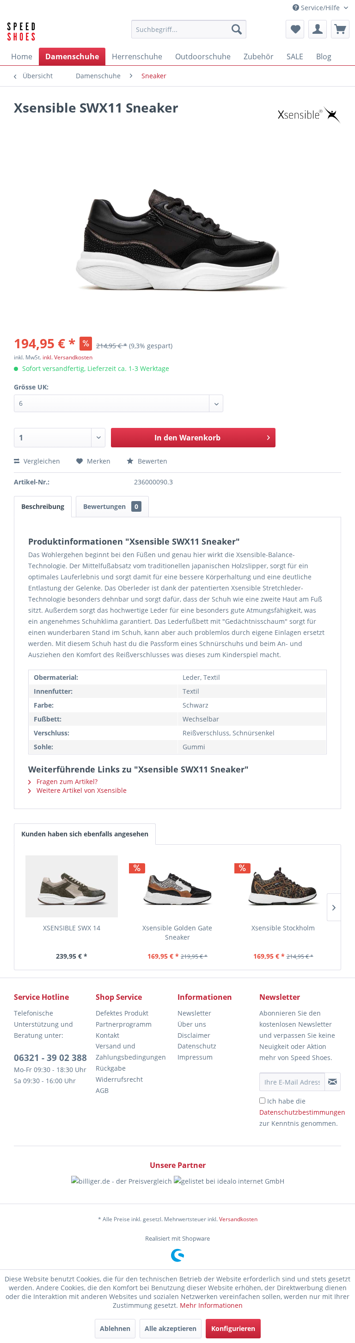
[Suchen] (236, 29)
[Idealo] (229, 1190)
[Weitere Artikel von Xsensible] (308, 116)
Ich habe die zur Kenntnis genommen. (302, 1112)
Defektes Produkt (122, 1013)
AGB (102, 1090)
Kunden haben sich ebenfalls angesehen (84, 833)
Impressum (195, 1057)
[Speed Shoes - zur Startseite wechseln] (21, 31)
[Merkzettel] (295, 29)
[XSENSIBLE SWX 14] (72, 886)
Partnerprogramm (124, 1024)
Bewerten (151, 461)
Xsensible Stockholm (283, 927)
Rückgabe (111, 1068)
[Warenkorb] (340, 29)
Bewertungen (110, 506)
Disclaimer (194, 1035)
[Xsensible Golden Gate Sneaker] (177, 886)
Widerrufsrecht (119, 1079)
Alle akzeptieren (170, 1328)
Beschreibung (42, 506)
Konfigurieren (233, 1328)
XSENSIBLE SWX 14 (71, 927)
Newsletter (194, 1013)
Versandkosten (238, 1219)
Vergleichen (41, 461)
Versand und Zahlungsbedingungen (131, 1051)
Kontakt (107, 1035)
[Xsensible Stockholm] (283, 886)
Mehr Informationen (211, 1305)
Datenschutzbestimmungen (302, 1112)
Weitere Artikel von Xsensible (81, 790)
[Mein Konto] (317, 29)
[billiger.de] (121, 1190)
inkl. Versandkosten (67, 357)
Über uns (192, 1024)
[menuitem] (189, 29)
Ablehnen (115, 1328)
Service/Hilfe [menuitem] (320, 7)
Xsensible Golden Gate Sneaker (177, 932)
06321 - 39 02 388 (50, 1058)
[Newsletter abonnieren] (332, 1082)
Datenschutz (197, 1046)
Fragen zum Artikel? (66, 781)
